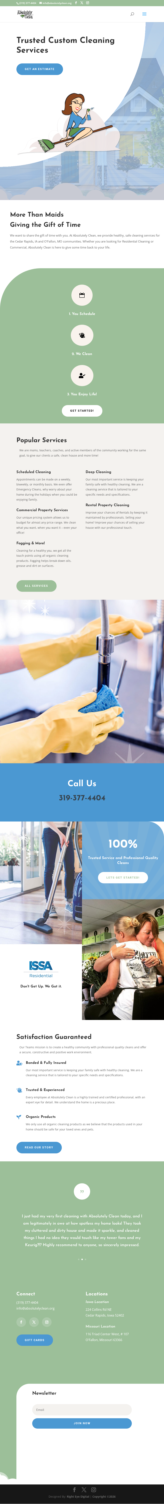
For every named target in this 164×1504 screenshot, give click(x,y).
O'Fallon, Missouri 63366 (104, 1340)
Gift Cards (35, 1340)
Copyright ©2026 (104, 1496)
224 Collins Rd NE (99, 1309)
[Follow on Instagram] (47, 1322)
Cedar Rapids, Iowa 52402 (105, 1315)
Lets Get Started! (123, 877)
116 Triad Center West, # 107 (107, 1334)
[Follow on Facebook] (21, 1322)
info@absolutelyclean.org (35, 1308)
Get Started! (82, 410)
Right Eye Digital (78, 1496)
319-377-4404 (82, 798)
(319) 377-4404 (27, 1302)
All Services (36, 585)
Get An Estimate (40, 69)
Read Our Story (39, 1147)
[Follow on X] (34, 1322)
